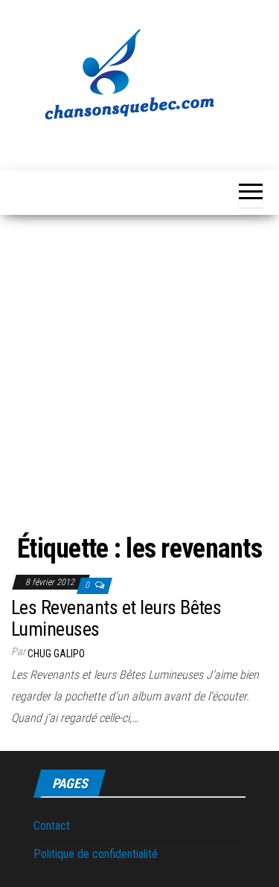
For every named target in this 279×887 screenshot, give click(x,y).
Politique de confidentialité (95, 854)
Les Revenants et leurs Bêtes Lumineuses (116, 618)
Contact (51, 826)
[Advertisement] (139, 361)
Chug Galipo (56, 653)
